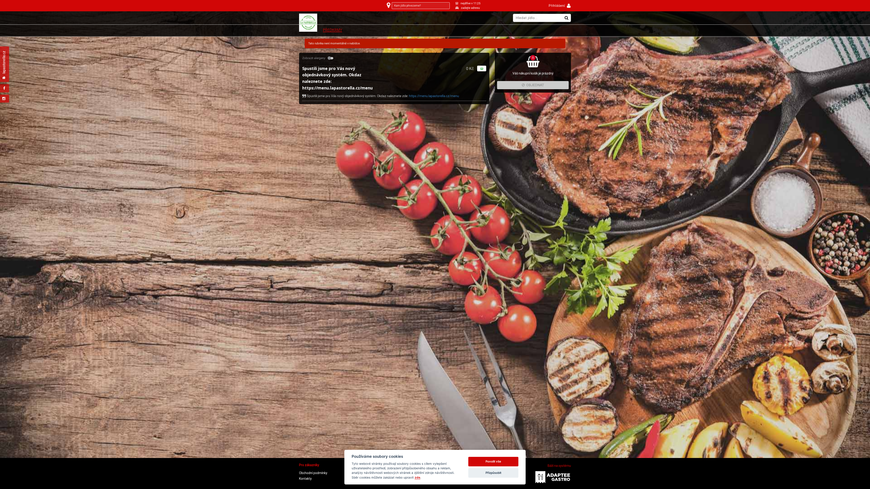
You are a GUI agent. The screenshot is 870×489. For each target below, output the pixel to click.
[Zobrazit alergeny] (331, 58)
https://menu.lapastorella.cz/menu (434, 96)
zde (417, 477)
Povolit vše (493, 461)
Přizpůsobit (493, 473)
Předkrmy (332, 30)
